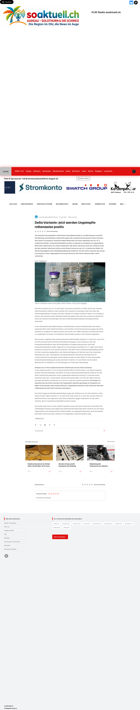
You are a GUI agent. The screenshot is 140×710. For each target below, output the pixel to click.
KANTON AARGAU (27, 204)
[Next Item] (131, 187)
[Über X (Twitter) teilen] (40, 425)
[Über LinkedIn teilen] (45, 425)
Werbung (7, 538)
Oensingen (109, 523)
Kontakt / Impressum (10, 523)
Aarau (87, 523)
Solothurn (77, 523)
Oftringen (129, 523)
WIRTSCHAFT (86, 204)
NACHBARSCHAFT (62, 204)
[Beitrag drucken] (54, 425)
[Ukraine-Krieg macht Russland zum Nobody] (70, 452)
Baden (119, 523)
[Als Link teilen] (50, 425)
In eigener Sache (9, 530)
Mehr (122, 204)
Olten (56, 523)
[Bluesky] (131, 2)
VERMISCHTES (100, 204)
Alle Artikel (13, 204)
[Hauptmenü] (134, 171)
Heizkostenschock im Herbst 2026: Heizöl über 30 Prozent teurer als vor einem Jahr (39, 465)
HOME (6, 171)
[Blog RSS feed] (6, 556)
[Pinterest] (136, 2)
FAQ (5, 534)
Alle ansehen (111, 441)
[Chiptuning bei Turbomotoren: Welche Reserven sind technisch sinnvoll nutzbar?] (101, 452)
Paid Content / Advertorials (12, 541)
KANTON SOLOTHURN (44, 204)
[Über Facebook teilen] (36, 425)
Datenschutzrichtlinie (10, 549)
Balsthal (57, 527)
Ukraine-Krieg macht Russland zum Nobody (67, 465)
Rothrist (67, 527)
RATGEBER (112, 204)
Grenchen (97, 523)
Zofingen (66, 523)
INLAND (75, 204)
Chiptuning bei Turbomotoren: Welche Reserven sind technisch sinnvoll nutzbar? (98, 465)
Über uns (6, 527)
